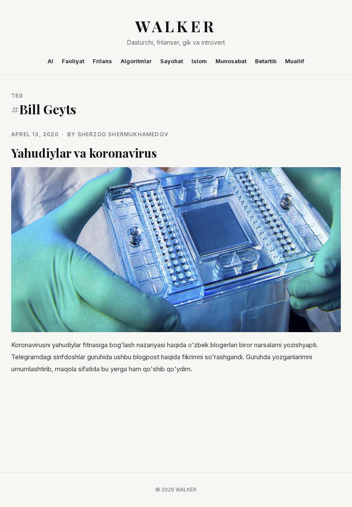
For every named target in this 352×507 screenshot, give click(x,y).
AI (50, 61)
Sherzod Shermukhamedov (123, 134)
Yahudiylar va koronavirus (84, 153)
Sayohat (171, 61)
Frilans (102, 61)
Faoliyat (73, 61)
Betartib (265, 61)
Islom (199, 61)
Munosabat (230, 61)
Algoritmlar (136, 61)
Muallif (294, 61)
